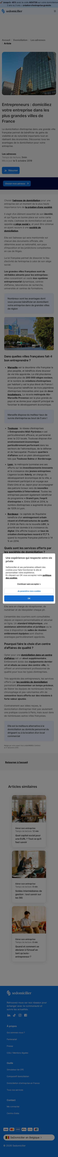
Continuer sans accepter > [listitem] (29, 584)
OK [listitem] (29, 598)
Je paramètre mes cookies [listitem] (29, 591)
